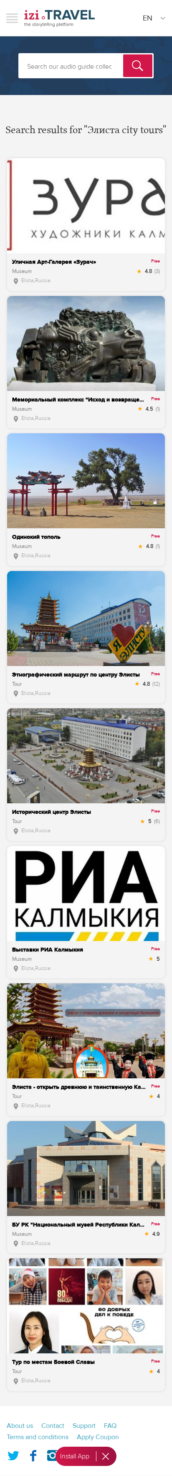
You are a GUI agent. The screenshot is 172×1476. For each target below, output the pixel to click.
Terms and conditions (37, 1437)
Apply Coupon (98, 1437)
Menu (12, 18)
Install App (74, 1456)
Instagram (52, 1454)
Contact (52, 1426)
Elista (27, 280)
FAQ (110, 1426)
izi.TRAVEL (59, 18)
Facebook (33, 1454)
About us (20, 1426)
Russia (43, 280)
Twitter (13, 1454)
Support (84, 1426)
